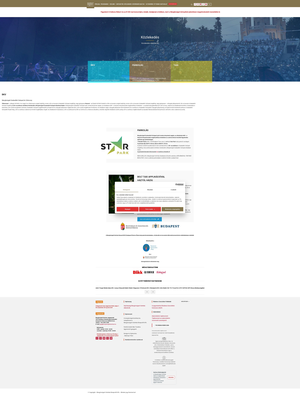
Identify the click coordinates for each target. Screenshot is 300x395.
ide (157, 152)
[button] (191, 4)
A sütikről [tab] (173, 189)
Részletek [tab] (150, 189)
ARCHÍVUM (185, 301)
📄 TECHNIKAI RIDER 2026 (161, 325)
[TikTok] (203, 4)
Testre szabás (149, 209)
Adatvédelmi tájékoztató (160, 316)
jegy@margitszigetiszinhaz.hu (108, 324)
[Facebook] (195, 4)
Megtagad (127, 209)
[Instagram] (198, 4)
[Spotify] (200, 4)
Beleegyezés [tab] (126, 189)
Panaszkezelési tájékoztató (159, 330)
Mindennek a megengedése (172, 209)
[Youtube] (206, 4)
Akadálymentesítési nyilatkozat (134, 339)
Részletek (171, 377)
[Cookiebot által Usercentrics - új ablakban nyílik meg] (176, 185)
